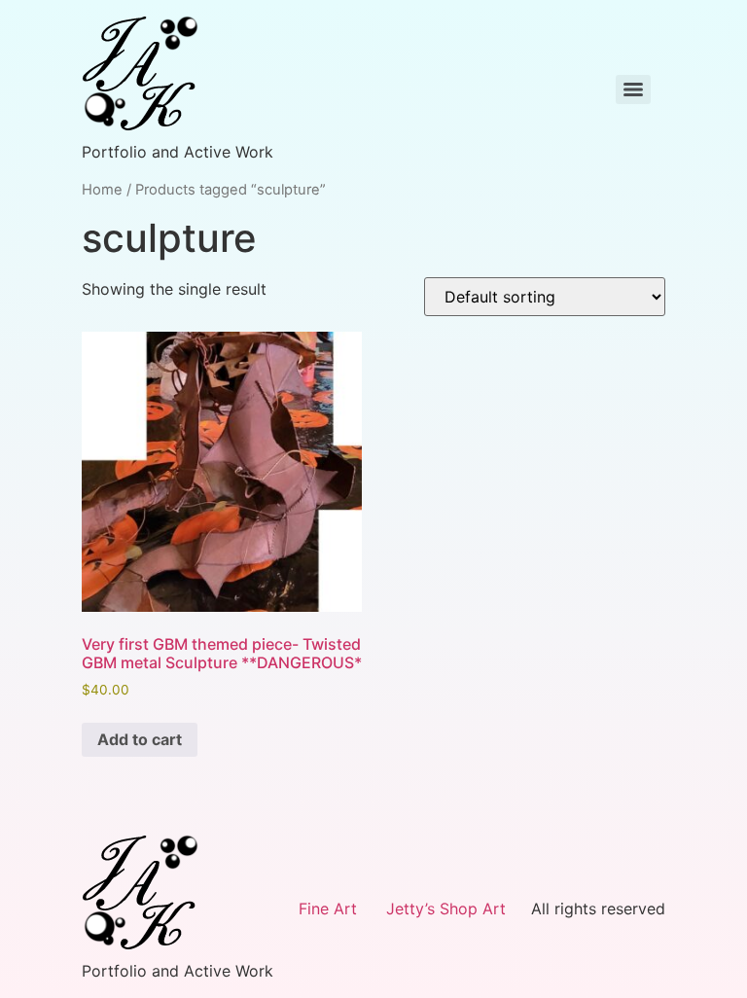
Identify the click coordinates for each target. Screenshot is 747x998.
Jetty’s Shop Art (446, 908)
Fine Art (328, 908)
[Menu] (633, 89)
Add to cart (139, 739)
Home (102, 189)
